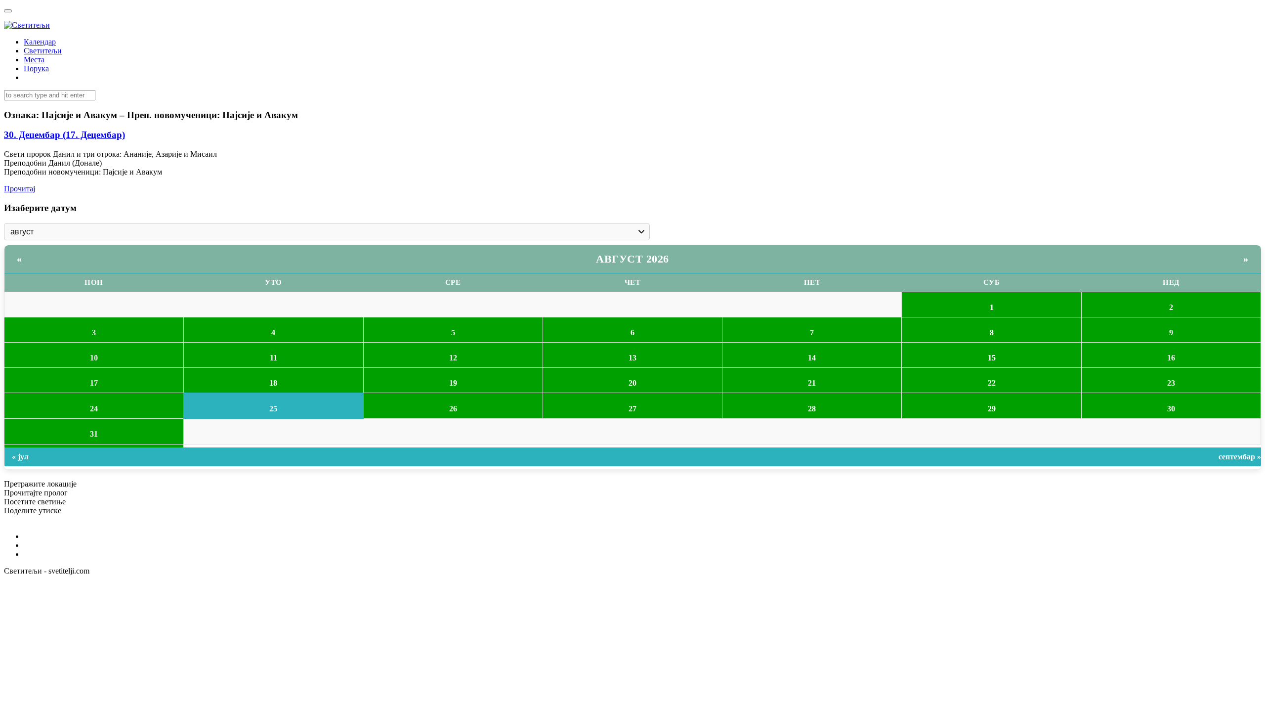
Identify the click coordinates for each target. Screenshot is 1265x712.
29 (992, 408)
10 (94, 358)
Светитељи (43, 50)
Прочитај (19, 188)
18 (273, 383)
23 (1171, 383)
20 (632, 383)
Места (34, 59)
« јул (20, 456)
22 (992, 383)
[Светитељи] (27, 25)
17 (94, 383)
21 (812, 383)
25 (273, 408)
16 (1171, 358)
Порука (36, 68)
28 (812, 408)
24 (94, 408)
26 (453, 408)
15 (992, 358)
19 (453, 383)
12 (453, 358)
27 (632, 408)
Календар (40, 42)
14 (812, 358)
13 (632, 358)
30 (1171, 408)
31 (94, 434)
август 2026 (632, 259)
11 (273, 358)
